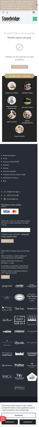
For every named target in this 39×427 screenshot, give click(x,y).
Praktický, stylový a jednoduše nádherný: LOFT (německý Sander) (14, 272)
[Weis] (32, 354)
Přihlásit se (7, 241)
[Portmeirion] (19, 297)
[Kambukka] (19, 331)
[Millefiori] (19, 388)
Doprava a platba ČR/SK (11, 162)
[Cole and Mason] (32, 331)
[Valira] (7, 331)
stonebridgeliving (12, 199)
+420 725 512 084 (13, 195)
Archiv (5, 277)
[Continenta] (7, 365)
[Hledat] (3, 12)
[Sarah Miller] (7, 343)
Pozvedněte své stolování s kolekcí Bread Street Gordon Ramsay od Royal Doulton (14, 267)
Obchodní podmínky (9, 171)
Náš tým (5, 168)
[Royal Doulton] (32, 343)
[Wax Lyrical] (32, 365)
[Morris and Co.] (32, 309)
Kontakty (6, 165)
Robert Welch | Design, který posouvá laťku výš (15, 252)
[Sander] (19, 286)
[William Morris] (19, 320)
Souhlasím (28, 422)
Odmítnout (9, 422)
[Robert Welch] (19, 309)
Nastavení (19, 415)
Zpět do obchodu (19, 67)
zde (27, 410)
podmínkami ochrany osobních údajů (15, 235)
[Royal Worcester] (32, 286)
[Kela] (19, 354)
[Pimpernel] (7, 286)
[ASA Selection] (32, 320)
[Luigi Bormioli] (7, 320)
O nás (5, 159)
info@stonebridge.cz (13, 192)
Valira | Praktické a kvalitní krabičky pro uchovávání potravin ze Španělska (14, 257)
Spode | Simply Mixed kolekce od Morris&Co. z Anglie (12, 262)
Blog (4, 181)
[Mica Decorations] (7, 377)
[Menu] (34, 12)
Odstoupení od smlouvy (11, 178)
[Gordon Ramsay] (7, 354)
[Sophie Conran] (7, 297)
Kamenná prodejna (9, 155)
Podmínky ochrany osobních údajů (14, 175)
